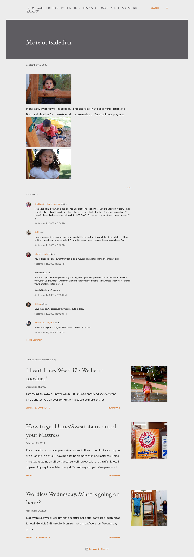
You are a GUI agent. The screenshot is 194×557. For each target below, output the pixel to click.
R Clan (38, 304)
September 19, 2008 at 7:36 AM (50, 332)
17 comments (42, 408)
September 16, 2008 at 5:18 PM (50, 245)
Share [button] (128, 187)
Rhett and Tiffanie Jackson (48, 203)
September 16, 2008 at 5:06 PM (50, 223)
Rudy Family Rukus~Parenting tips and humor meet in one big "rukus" (81, 9)
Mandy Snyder (42, 253)
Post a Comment (34, 339)
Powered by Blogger (99, 549)
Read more (114, 408)
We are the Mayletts (44, 322)
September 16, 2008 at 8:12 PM (50, 263)
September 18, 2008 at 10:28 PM (51, 313)
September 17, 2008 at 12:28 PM (51, 295)
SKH (37, 232)
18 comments (42, 537)
